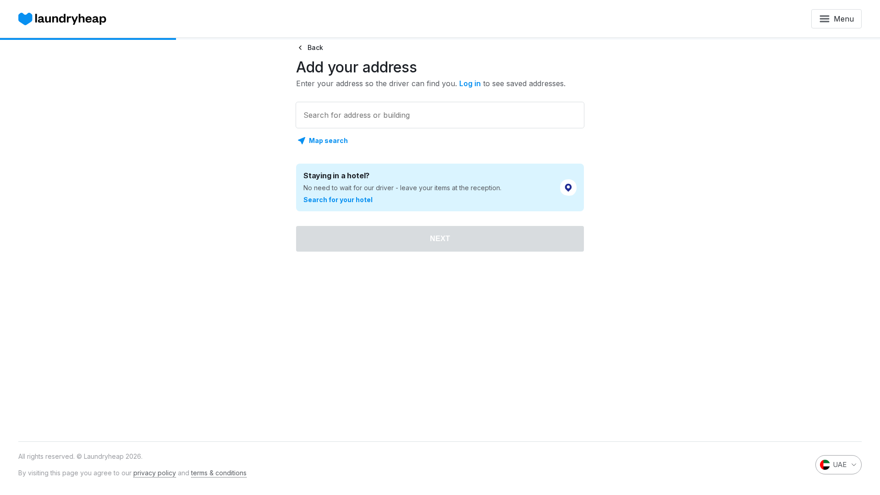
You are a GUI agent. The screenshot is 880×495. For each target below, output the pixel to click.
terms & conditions (219, 473)
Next (440, 238)
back (315, 47)
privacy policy (154, 473)
